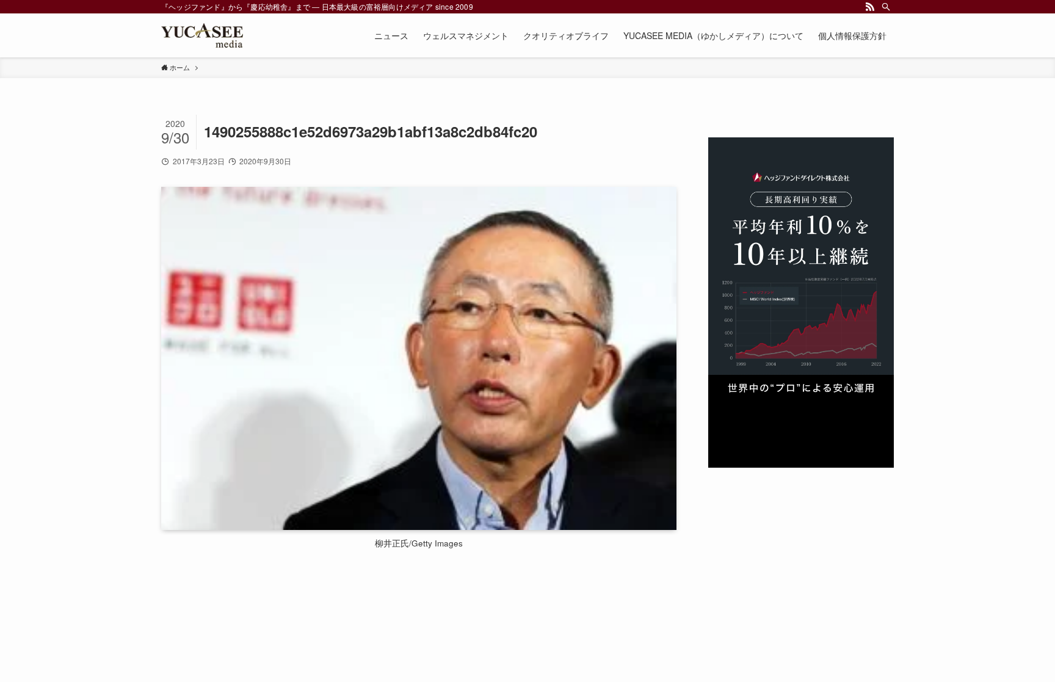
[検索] (886, 6)
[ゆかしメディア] (202, 35)
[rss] (870, 6)
